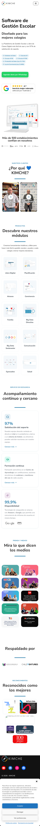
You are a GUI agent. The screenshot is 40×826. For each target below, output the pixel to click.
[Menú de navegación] (35, 3)
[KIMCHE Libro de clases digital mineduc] (8, 3)
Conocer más (9, 447)
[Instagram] (17, 768)
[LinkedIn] (10, 768)
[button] (37, 781)
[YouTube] (4, 768)
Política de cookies (11, 823)
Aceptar (20, 806)
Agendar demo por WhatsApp (15, 74)
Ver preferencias (20, 818)
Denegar (20, 812)
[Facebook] (24, 768)
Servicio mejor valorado (22, 88)
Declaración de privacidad (25, 823)
